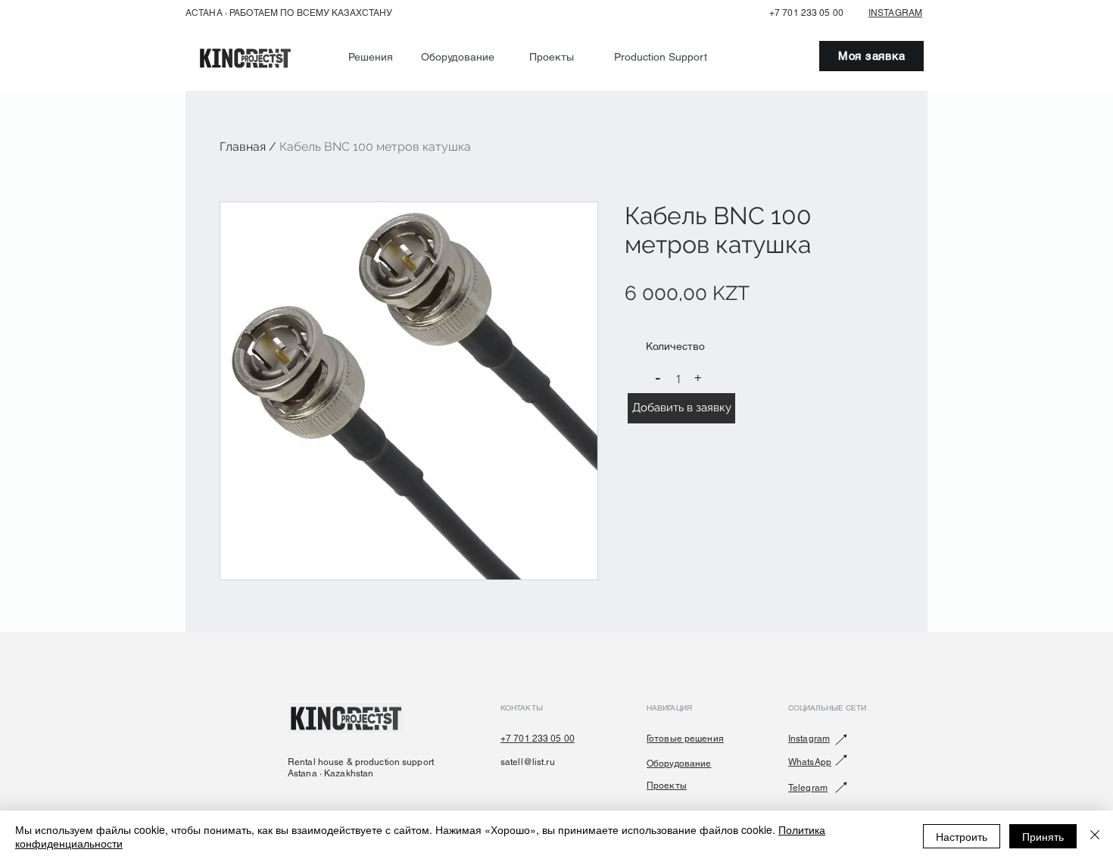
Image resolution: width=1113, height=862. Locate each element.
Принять (1043, 836)
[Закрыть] (1095, 836)
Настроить (961, 836)
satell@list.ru (527, 762)
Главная (243, 146)
